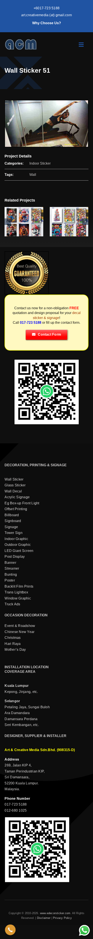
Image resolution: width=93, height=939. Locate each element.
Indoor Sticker (40, 163)
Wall (32, 174)
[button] (8, 221)
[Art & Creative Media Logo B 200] (21, 40)
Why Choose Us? (46, 23)
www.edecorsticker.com (55, 913)
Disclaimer (44, 918)
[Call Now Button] (10, 930)
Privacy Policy (62, 918)
